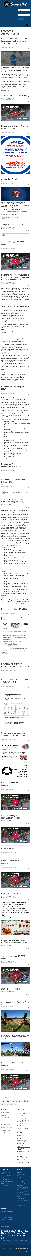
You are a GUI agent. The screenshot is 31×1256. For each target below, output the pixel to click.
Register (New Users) (7, 1219)
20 (28, 1121)
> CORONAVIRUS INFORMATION (5, 1131)
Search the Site (5, 1179)
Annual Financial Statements (21, 1175)
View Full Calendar (21, 1159)
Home (9, 1225)
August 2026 (26, 1113)
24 (20, 1123)
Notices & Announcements (22, 1225)
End (15, 1104)
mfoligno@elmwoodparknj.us (20, 374)
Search (21, 19)
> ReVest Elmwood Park (6, 1127)
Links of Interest (5, 1183)
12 (16, 1101)
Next (11, 1104)
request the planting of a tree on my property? (22, 1204)
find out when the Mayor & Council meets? (23, 1201)
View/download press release (11, 235)
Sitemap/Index (5, 1215)
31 (20, 1125)
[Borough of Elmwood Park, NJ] (15, 4)
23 (17, 1123)
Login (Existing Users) (7, 1217)
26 (25, 1123)
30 (17, 1125)
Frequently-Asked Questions (6, 1173)
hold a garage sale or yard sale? (23, 1195)
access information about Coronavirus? (23, 1184)
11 (13, 1101)
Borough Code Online (7, 1185)
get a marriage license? (22, 1198)
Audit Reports (20, 1178)
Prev (7, 1101)
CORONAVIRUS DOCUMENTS (12, 217)
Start (3, 1101)
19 (7, 1104)
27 (28, 1123)
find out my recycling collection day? (22, 1191)
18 (22, 1121)
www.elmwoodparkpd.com (15, 83)
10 (11, 1101)
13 (19, 1101)
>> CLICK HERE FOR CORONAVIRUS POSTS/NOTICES (14, 211)
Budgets (19, 1172)
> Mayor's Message (5, 1124)
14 (22, 1101)
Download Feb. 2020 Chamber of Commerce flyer (16, 492)
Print (27, 48)
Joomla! (3, 1251)
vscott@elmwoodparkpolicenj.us (20, 603)
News (13, 1225)
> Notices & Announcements (5, 1116)
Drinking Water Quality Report (7, 1176)
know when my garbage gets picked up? (22, 1188)
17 (2, 1104)
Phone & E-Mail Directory (8, 1181)
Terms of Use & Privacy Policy (7, 1212)
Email (28, 48)
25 (22, 1123)
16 (27, 1101)
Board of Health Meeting (24, 1157)
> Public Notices (5, 1112)
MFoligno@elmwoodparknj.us (16, 415)
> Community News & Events (6, 1120)
